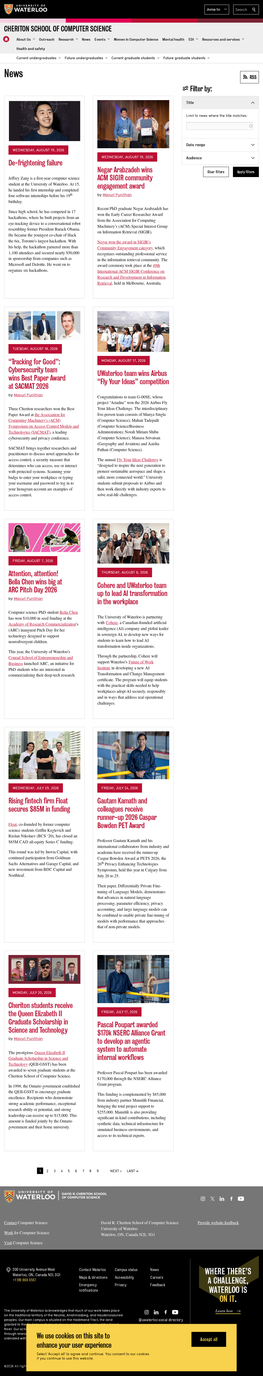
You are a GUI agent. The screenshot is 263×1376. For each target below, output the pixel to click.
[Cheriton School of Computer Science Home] (6, 39)
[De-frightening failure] (44, 120)
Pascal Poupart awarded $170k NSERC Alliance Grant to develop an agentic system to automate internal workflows (131, 1041)
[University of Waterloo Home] (26, 9)
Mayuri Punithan (117, 194)
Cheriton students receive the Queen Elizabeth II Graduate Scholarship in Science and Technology (40, 1017)
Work (8, 1232)
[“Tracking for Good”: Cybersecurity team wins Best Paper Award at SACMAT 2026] (44, 325)
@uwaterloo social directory (161, 1320)
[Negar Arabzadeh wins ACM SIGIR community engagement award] (133, 124)
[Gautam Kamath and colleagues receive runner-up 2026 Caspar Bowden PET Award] (133, 755)
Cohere (112, 622)
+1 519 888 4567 (24, 1280)
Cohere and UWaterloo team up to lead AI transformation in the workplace (132, 593)
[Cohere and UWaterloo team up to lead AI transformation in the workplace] (133, 543)
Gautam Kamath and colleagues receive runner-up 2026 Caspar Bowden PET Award (127, 813)
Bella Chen (69, 612)
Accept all (209, 1339)
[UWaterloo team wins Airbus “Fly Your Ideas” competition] (133, 331)
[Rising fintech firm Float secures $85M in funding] (44, 755)
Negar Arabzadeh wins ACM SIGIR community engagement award (125, 177)
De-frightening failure (35, 162)
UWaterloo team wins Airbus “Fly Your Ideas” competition (133, 377)
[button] (217, 9)
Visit (8, 1242)
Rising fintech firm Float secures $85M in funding (39, 804)
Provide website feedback (218, 1222)
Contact (10, 1222)
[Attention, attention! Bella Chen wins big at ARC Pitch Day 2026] (44, 537)
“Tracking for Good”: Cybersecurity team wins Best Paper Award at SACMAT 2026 (36, 374)
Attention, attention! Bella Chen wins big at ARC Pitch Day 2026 (35, 581)
